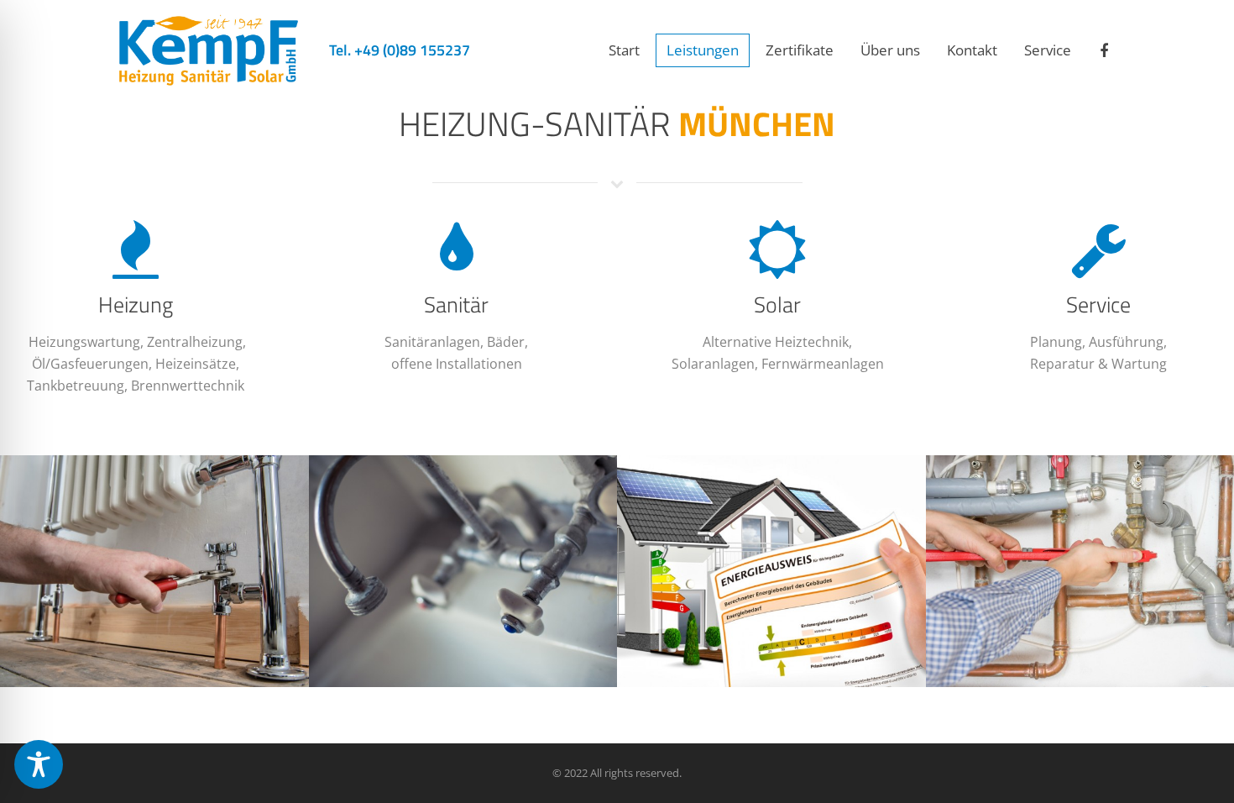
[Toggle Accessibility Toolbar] (39, 764)
